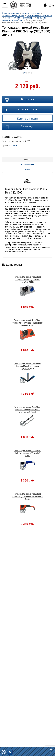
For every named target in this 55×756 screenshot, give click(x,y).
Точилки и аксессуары (23, 18)
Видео (27, 169)
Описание (27, 160)
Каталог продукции (31, 13)
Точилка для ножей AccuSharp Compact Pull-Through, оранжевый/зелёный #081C (27, 323)
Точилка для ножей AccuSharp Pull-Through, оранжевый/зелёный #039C (27, 496)
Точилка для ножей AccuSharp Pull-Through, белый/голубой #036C (27, 453)
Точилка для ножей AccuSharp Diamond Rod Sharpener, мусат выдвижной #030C (27, 410)
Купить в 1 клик (28, 109)
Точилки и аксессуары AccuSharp (24, 19)
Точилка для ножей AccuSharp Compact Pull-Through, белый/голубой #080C (27, 279)
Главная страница (10, 13)
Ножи (7, 18)
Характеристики (27, 164)
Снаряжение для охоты (13, 15)
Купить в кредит (27, 118)
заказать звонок (10, 752)
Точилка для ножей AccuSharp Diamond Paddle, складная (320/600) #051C (27, 366)
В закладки (27, 126)
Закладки (51, 751)
